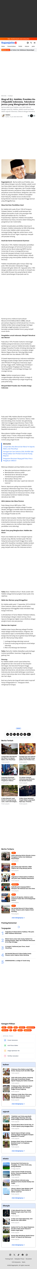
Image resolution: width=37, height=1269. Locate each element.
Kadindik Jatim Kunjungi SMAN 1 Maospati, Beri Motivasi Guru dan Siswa (23, 887)
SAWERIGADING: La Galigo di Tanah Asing (17, 960)
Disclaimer (29, 1259)
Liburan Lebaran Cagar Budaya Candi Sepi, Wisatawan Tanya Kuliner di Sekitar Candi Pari (22, 1190)
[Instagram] (10, 1255)
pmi (13, 874)
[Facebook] (11, 734)
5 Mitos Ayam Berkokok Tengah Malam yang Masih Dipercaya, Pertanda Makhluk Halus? (27, 800)
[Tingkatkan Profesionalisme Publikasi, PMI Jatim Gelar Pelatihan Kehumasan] (5, 877)
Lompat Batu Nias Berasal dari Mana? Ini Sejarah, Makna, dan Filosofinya (9, 758)
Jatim (33, 46)
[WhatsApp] (24, 734)
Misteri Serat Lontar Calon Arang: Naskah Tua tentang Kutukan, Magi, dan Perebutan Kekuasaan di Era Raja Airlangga (20, 940)
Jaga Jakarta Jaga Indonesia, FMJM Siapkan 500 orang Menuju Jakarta (21, 867)
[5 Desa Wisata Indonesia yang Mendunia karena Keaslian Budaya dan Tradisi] (6, 1182)
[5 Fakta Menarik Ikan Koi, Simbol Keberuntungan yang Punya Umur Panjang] (6, 1213)
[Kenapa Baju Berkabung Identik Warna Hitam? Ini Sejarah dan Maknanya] (6, 1238)
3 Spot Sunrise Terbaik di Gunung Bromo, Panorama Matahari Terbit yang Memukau (21, 1173)
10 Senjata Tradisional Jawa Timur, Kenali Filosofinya (17, 947)
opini (13, 852)
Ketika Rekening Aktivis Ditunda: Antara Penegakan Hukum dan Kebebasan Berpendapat (23, 857)
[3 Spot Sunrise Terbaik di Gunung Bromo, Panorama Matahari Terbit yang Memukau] (6, 1174)
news (13, 864)
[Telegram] (18, 734)
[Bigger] (34, 115)
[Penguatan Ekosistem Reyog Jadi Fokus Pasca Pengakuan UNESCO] (9, 769)
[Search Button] (31, 43)
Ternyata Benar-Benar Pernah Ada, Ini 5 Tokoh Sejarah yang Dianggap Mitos (22, 1125)
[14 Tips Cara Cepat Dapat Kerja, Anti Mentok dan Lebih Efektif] (6, 1221)
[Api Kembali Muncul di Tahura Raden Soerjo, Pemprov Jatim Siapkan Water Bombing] (5, 909)
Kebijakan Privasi (19, 1259)
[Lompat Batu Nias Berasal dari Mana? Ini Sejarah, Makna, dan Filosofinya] (9, 748)
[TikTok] (18, 1255)
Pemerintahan (11, 46)
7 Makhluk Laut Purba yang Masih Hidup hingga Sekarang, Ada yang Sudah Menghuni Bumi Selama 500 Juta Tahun (21, 1117)
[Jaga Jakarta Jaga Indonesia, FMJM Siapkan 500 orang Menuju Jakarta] (5, 867)
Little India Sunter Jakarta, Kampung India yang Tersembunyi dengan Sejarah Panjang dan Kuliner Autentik (22, 1079)
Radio (23, 1262)
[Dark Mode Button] (27, 43)
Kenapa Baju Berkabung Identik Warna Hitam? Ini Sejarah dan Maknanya (22, 1236)
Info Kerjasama (16, 1262)
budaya (18, 728)
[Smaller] (28, 115)
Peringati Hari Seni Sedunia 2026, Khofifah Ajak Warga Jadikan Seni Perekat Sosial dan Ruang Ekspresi (18, 454)
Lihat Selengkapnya (17, 918)
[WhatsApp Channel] (26, 1255)
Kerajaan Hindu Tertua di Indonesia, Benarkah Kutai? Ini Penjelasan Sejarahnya (21, 1143)
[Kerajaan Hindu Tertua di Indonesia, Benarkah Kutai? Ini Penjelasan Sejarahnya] (6, 1144)
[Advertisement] (18, 19)
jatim (13, 894)
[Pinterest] (21, 734)
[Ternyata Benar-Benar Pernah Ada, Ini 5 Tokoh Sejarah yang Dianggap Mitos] (6, 1127)
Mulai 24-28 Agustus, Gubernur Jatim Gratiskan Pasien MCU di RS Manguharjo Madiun (23, 898)
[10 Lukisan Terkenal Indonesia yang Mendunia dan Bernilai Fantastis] (27, 769)
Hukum (27, 46)
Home (3, 46)
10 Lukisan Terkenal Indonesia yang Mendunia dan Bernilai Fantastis (27, 779)
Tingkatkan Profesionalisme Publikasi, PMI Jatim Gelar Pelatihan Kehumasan (22, 877)
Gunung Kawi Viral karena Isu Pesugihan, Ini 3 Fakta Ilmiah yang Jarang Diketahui (21, 1164)
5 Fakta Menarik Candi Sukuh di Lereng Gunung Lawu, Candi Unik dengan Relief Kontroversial (9, 800)
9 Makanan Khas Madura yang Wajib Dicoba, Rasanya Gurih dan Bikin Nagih (22, 1070)
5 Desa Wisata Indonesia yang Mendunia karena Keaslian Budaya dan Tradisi (22, 1181)
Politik (20, 46)
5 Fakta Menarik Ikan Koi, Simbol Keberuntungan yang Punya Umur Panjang (21, 1212)
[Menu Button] (34, 43)
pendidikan (15, 884)
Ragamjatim (14, 1265)
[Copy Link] (7, 734)
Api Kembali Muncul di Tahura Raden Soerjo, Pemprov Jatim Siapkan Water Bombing (22, 910)
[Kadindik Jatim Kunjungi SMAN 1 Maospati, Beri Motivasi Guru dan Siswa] (5, 887)
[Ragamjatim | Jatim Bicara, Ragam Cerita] (9, 42)
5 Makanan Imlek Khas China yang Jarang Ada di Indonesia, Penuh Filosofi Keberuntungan (21, 1096)
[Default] (31, 115)
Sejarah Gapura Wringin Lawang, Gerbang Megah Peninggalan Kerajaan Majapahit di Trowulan (22, 1134)
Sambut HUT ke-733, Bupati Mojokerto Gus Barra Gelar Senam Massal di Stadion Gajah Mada (22, 1228)
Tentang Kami (9, 1259)
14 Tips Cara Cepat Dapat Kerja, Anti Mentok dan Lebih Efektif (21, 1219)
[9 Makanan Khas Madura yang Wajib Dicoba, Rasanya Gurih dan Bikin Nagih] (6, 1071)
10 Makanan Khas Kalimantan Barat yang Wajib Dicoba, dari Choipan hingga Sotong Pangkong (21, 1087)
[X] (14, 734)
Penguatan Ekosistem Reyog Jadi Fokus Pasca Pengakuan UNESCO (8, 779)
